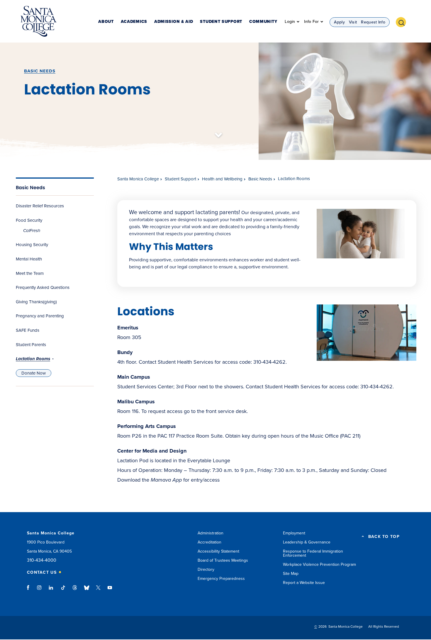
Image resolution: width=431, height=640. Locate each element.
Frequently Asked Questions (42, 287)
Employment (294, 533)
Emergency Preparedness (221, 578)
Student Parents (31, 344)
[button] (403, 21)
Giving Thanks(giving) (36, 301)
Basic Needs (39, 71)
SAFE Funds (27, 330)
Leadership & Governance (306, 542)
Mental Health (29, 259)
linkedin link (51, 590)
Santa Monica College (138, 179)
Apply (339, 22)
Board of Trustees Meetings (223, 560)
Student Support (221, 22)
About (106, 22)
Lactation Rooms (33, 358)
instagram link (39, 590)
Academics (134, 22)
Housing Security (32, 244)
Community (263, 22)
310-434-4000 (41, 560)
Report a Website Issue (304, 582)
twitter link (98, 590)
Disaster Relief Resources (40, 206)
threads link (75, 590)
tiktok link (63, 590)
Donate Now (36, 373)
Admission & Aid (173, 22)
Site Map (290, 573)
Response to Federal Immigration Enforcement (313, 553)
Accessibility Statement (218, 551)
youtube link (109, 590)
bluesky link (86, 590)
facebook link (30, 590)
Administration (210, 533)
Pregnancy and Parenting (40, 316)
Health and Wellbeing (222, 179)
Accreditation (209, 542)
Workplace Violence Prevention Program (319, 564)
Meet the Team (30, 273)
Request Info (373, 22)
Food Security (29, 220)
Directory (206, 569)
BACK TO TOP (384, 536)
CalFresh (31, 230)
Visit (353, 22)
